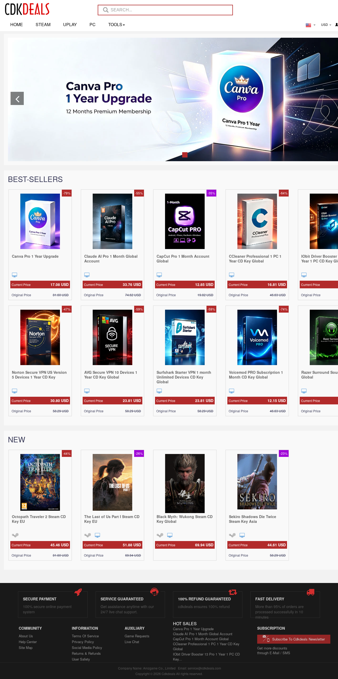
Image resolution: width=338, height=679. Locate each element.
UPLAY (70, 24)
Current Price (40, 284)
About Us (26, 635)
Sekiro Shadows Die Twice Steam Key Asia (252, 519)
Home (16, 24)
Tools (115, 24)
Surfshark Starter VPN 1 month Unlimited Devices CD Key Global (184, 377)
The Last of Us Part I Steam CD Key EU (111, 519)
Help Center (28, 641)
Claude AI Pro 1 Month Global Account (111, 258)
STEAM (43, 24)
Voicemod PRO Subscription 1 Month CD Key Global (256, 374)
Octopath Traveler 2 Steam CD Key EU (39, 519)
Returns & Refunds (86, 653)
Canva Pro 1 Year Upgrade (35, 256)
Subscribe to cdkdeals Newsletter (298, 639)
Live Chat (132, 641)
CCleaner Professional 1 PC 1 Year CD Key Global (255, 258)
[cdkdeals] (30, 8)
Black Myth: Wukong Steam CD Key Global (185, 519)
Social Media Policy (87, 647)
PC (93, 24)
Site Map (25, 647)
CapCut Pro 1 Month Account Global (183, 258)
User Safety (81, 659)
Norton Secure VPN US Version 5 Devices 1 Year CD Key (39, 374)
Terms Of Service (85, 635)
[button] (17, 98)
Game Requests (137, 635)
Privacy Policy (83, 641)
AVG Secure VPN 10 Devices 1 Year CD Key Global (110, 374)
